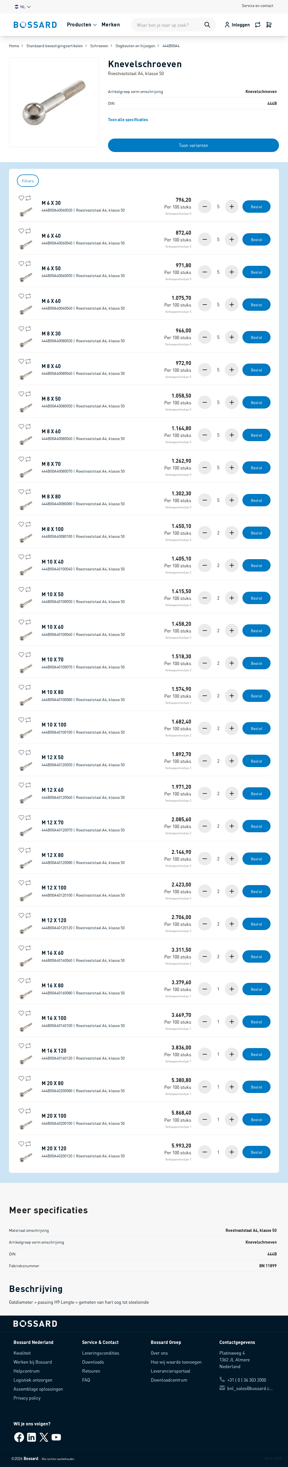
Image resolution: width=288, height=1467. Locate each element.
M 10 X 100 (83, 728)
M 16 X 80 (83, 988)
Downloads (93, 1362)
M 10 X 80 (83, 695)
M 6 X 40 (83, 239)
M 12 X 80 (83, 858)
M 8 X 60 (83, 434)
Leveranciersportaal (170, 1371)
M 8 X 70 (83, 467)
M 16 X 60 (83, 956)
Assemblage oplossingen (38, 1389)
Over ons (159, 1353)
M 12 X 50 (83, 760)
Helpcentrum (27, 1371)
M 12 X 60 (83, 793)
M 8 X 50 (83, 402)
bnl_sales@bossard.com (250, 1388)
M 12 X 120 (83, 923)
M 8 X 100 (83, 532)
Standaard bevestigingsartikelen (54, 45)
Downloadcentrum (169, 1380)
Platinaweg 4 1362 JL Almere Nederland (234, 1359)
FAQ (86, 1380)
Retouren (91, 1371)
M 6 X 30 (83, 206)
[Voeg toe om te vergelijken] (27, 197)
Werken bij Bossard (33, 1362)
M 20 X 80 (83, 1086)
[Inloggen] (268, 25)
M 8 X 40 (83, 369)
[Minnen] (205, 206)
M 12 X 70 (83, 825)
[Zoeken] (207, 24)
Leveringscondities (100, 1353)
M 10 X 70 (83, 662)
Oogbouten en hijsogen (135, 45)
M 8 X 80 (83, 499)
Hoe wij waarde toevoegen (176, 1362)
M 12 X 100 (83, 891)
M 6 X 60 (83, 304)
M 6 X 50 (83, 271)
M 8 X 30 (83, 336)
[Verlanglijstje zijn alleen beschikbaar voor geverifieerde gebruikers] (20, 197)
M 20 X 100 (83, 1119)
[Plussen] (231, 206)
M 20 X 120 (83, 1151)
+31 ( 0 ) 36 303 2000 (246, 1380)
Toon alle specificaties (128, 119)
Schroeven (99, 45)
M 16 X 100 (83, 1021)
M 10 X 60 (83, 630)
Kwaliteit (22, 1353)
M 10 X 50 (83, 597)
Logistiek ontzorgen (33, 1380)
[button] (22, 7)
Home (14, 45)
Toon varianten (193, 145)
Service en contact (257, 5)
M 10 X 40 (83, 565)
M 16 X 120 (83, 1053)
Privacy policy (27, 1398)
